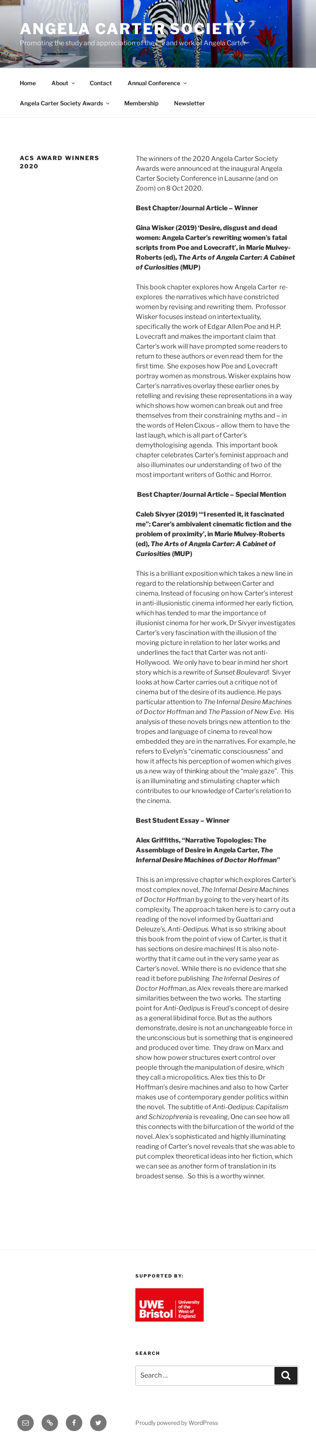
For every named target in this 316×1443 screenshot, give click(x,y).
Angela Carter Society (133, 29)
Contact (101, 82)
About (59, 82)
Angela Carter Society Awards (61, 103)
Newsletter (189, 103)
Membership (141, 103)
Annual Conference (154, 82)
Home (28, 82)
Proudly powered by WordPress (176, 1422)
